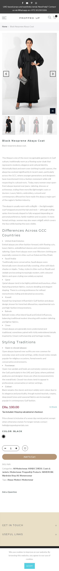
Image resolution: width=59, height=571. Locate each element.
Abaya (10, 479)
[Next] (53, 74)
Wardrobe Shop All (10, 475)
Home (4, 26)
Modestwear (15, 472)
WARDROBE (47, 472)
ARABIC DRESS (35, 468)
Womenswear (26, 475)
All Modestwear (20, 468)
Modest (17, 479)
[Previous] (6, 74)
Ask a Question (9, 492)
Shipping (18, 412)
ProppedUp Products (31, 472)
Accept (29, 566)
